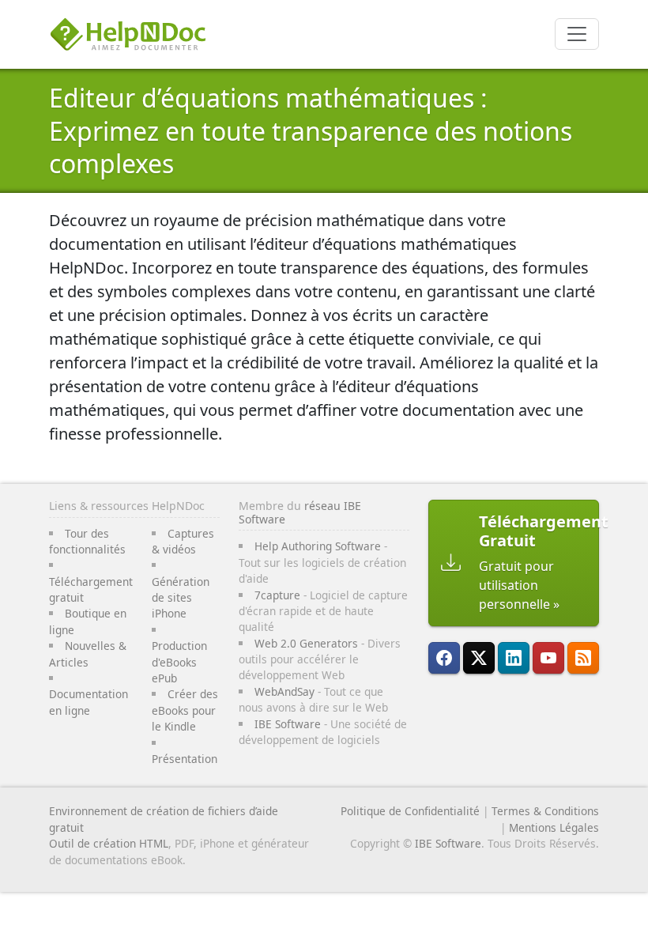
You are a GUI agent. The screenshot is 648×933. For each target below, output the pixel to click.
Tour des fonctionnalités (87, 541)
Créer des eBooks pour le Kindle (185, 710)
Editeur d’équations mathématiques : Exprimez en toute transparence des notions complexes (310, 130)
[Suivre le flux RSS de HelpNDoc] (583, 658)
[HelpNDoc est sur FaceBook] (444, 658)
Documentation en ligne (88, 701)
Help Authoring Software (317, 545)
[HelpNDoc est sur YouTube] (548, 658)
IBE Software (287, 723)
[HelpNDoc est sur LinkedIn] (513, 658)
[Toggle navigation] (577, 34)
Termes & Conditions (545, 810)
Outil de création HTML (108, 843)
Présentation (184, 758)
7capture (277, 594)
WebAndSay (284, 691)
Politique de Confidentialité (410, 810)
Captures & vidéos (183, 541)
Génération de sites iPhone (180, 597)
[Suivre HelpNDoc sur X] (479, 658)
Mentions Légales (554, 827)
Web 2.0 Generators (306, 643)
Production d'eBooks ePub (179, 662)
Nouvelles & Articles (87, 653)
